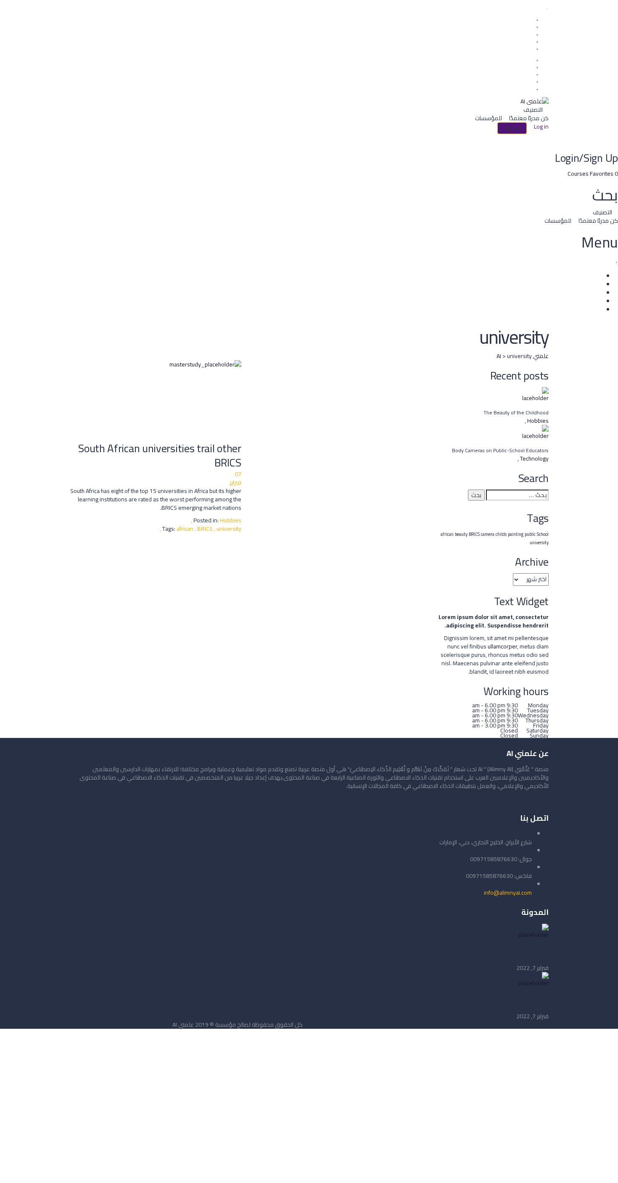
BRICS (205, 528)
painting (515, 534)
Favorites (604, 173)
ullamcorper (502, 646)
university (539, 542)
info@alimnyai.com (508, 892)
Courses (579, 173)
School (543, 534)
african (186, 528)
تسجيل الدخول (538, 1169)
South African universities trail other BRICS (159, 455)
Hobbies (230, 520)
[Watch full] (155, 400)
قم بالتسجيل (570, 1169)
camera (487, 534)
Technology (534, 458)
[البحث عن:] (517, 495)
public (530, 534)
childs (501, 534)
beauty (461, 534)
